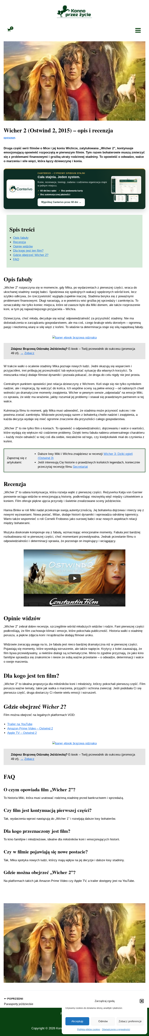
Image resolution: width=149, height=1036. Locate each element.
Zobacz (29, 353)
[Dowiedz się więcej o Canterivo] (20, 189)
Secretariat (80, 466)
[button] (142, 1001)
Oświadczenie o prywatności (116, 1029)
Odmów (103, 1021)
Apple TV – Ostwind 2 (22, 733)
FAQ (16, 259)
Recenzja (19, 242)
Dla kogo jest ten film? (28, 250)
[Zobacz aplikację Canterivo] (126, 189)
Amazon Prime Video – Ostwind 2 (30, 728)
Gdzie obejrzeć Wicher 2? (30, 255)
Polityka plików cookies (88, 1029)
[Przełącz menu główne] (138, 30)
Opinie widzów (23, 246)
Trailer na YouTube (19, 724)
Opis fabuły (21, 237)
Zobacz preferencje (130, 1021)
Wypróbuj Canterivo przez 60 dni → (61, 202)
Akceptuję (77, 1021)
